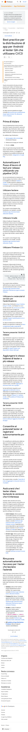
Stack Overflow (4, 691)
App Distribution (19, 6)
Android (3, 710)
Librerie (3, 665)
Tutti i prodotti (4, 719)
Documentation (6, 6)
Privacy (7, 725)
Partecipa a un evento (6, 683)
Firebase (5, 28)
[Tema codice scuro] (22, 274)
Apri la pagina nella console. (13, 138)
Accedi (24, 1)
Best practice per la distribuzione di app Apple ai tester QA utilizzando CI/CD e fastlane (14, 114)
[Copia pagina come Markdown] (9, 57)
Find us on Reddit (5, 676)
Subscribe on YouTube (6, 680)
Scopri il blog (4, 673)
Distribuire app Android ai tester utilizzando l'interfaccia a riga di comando (14, 290)
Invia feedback (8, 35)
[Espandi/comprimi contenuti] (14, 61)
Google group (4, 694)
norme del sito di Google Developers (18, 645)
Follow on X (3, 678)
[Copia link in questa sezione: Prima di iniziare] (20, 122)
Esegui (6, 29)
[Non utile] (19, 33)
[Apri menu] (2, 1)
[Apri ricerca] (18, 2)
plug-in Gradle (7, 306)
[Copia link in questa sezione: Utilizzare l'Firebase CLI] (4, 250)
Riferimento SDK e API (6, 660)
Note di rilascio (4, 696)
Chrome (3, 712)
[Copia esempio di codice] (24, 274)
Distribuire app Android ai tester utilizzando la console (14, 522)
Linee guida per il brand (6, 698)
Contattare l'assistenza (6, 689)
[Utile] (17, 33)
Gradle (4, 182)
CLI (6, 184)
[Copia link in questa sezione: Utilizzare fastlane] (19, 190)
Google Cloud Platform (6, 717)
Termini (2, 725)
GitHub (2, 667)
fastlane (18, 181)
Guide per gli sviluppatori (6, 658)
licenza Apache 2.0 (14, 643)
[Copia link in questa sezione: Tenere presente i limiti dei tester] (12, 405)
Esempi (2, 663)
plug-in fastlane (20, 304)
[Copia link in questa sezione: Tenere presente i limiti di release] (10, 335)
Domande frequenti (5, 700)
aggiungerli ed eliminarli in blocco (11, 390)
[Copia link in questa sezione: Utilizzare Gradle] (18, 218)
